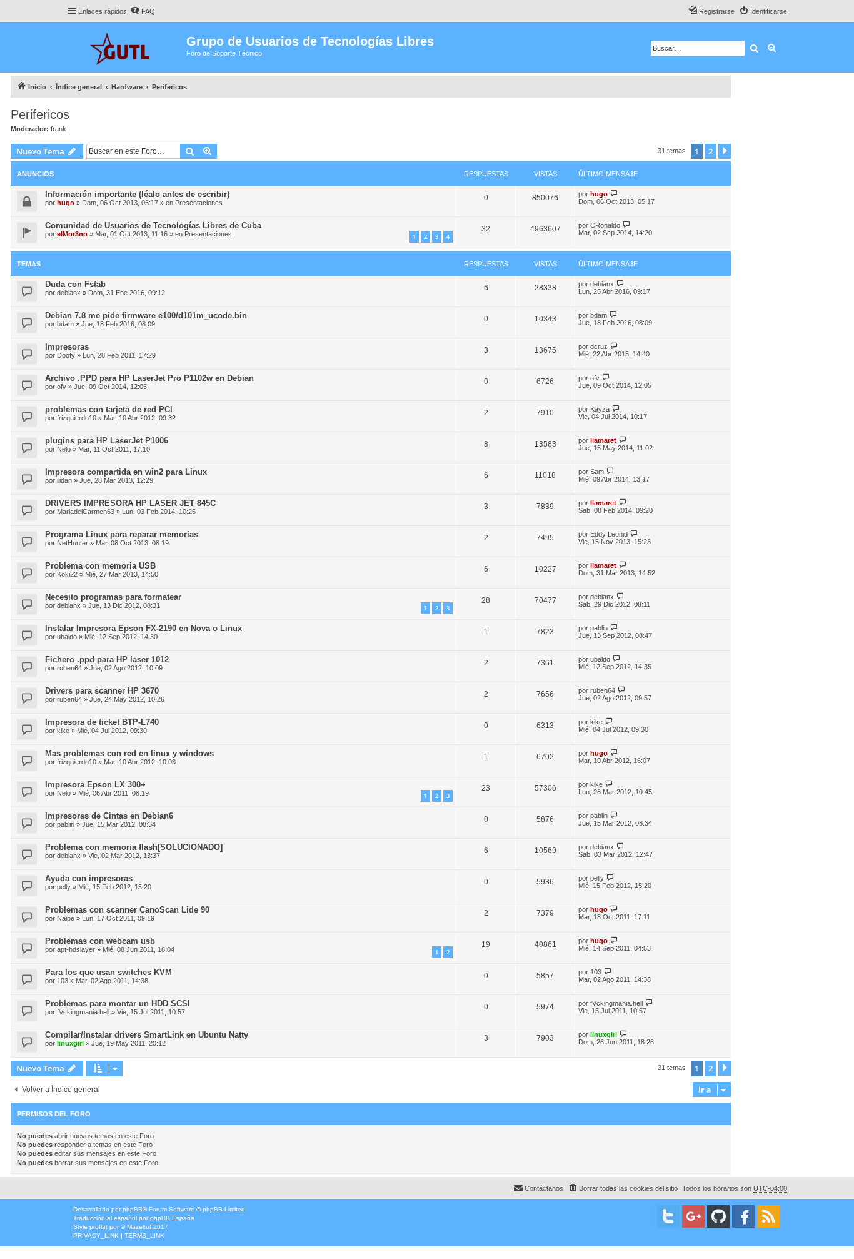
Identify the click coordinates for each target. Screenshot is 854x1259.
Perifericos (40, 114)
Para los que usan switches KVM (108, 972)
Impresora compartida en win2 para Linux (126, 472)
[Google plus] (693, 1216)
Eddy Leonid (609, 534)
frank (58, 129)
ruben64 (69, 668)
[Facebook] (743, 1216)
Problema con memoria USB (100, 565)
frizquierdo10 (76, 418)
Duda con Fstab (75, 284)
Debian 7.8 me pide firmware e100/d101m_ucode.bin (146, 315)
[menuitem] (142, 11)
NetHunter (72, 543)
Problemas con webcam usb (100, 941)
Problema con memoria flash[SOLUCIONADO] (134, 847)
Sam (597, 471)
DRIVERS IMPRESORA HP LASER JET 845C (130, 503)
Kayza (600, 409)
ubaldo (67, 636)
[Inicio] (126, 47)
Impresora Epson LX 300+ (95, 784)
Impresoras (67, 346)
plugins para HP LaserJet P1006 (106, 440)
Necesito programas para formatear (113, 597)
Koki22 (67, 574)
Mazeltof (139, 1226)
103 (62, 980)
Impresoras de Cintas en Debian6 (109, 816)
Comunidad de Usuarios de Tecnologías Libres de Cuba (153, 225)
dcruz (599, 346)
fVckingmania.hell (83, 1012)
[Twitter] (668, 1216)
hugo (65, 202)
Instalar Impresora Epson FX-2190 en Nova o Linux (143, 628)
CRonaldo (605, 225)
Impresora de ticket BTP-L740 (102, 722)
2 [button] (710, 151)
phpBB (133, 1209)
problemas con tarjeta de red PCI (109, 409)
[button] (724, 151)
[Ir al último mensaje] (614, 194)
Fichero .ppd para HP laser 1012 (107, 659)
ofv (61, 386)
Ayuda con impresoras (89, 878)
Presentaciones (199, 202)
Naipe (65, 918)
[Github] (718, 1216)
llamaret (603, 440)
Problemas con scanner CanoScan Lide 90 (127, 909)
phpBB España (172, 1218)
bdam (65, 324)
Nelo (64, 449)
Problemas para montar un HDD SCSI (117, 1003)
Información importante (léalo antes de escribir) (137, 194)
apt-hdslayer (76, 949)
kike (63, 730)
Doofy (66, 355)
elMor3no (72, 234)
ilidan (64, 480)
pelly (64, 887)
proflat (98, 1226)
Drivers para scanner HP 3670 (102, 690)
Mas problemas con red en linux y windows (129, 753)
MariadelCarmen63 (85, 511)
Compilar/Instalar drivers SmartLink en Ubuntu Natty (146, 1034)
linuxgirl (70, 1043)
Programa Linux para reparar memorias (121, 534)
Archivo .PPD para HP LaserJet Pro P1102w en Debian (149, 378)
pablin (599, 628)
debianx (69, 292)
